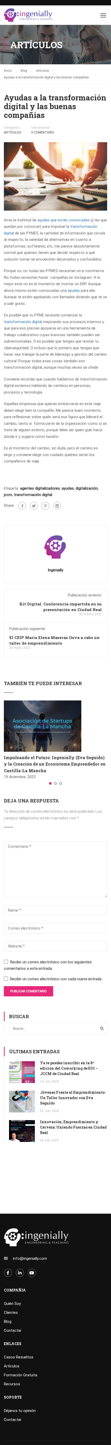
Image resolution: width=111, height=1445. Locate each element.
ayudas (74, 290)
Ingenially (55, 570)
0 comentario (42, 132)
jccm (8, 494)
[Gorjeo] (34, 506)
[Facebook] (22, 506)
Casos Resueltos (18, 1357)
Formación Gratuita (20, 1375)
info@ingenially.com (30, 1258)
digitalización (87, 488)
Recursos (12, 1384)
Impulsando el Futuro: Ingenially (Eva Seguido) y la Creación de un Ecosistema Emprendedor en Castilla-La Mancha (55, 764)
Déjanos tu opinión (20, 1410)
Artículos (12, 132)
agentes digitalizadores (40, 488)
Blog (7, 1321)
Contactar (12, 1330)
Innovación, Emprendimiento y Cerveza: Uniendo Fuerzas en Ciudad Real (73, 1127)
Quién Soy (12, 1303)
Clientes (11, 1312)
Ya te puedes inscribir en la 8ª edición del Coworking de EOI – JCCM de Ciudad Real (69, 1068)
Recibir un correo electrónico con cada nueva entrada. (56, 979)
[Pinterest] (45, 506)
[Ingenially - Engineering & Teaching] (28, 16)
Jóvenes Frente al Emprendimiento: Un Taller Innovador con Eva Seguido (72, 1098)
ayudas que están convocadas (63, 220)
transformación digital (23, 321)
